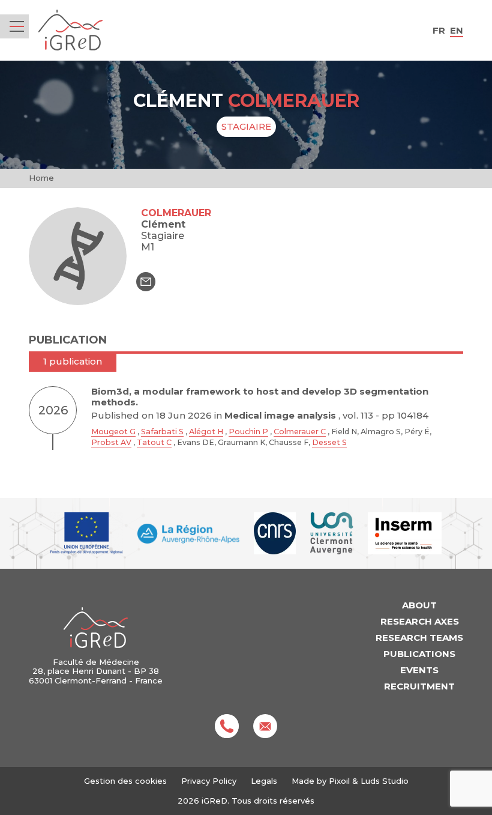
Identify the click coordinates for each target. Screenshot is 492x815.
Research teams (419, 637)
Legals (264, 781)
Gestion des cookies (125, 781)
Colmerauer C (300, 431)
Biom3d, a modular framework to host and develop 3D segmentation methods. (259, 397)
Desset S (329, 442)
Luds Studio (385, 781)
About (419, 605)
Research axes (419, 621)
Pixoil (339, 781)
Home (41, 178)
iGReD (70, 30)
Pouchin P (248, 431)
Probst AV (111, 442)
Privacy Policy (208, 781)
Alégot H (206, 431)
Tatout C (154, 442)
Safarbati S (162, 431)
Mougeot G (113, 431)
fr (439, 30)
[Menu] (17, 26)
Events (419, 670)
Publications (419, 653)
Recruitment (419, 686)
